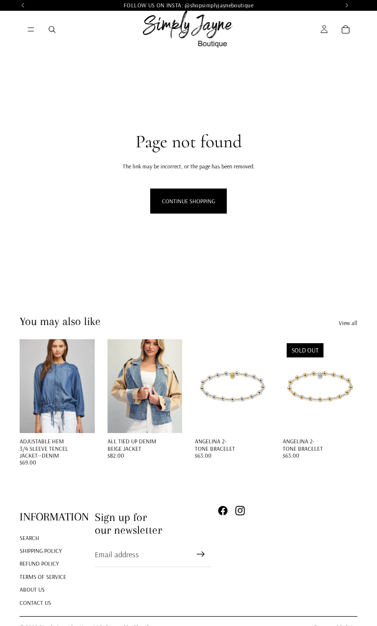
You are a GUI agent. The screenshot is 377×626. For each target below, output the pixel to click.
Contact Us (35, 602)
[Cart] (345, 29)
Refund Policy (39, 564)
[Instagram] (240, 511)
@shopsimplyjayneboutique (219, 5)
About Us (32, 590)
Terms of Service (43, 576)
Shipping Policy (41, 550)
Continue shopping (188, 201)
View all (348, 323)
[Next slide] (84, 386)
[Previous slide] (30, 386)
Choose (87, 418)
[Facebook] (223, 511)
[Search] (52, 29)
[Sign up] (200, 554)
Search (29, 538)
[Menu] (31, 29)
